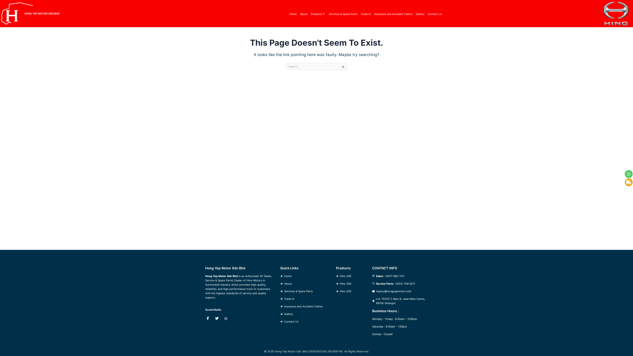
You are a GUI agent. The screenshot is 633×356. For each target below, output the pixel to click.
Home (293, 14)
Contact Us (435, 14)
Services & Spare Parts (343, 14)
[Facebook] (207, 318)
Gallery (420, 14)
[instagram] (225, 318)
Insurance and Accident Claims (393, 14)
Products (316, 14)
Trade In (366, 14)
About (304, 14)
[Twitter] (216, 318)
